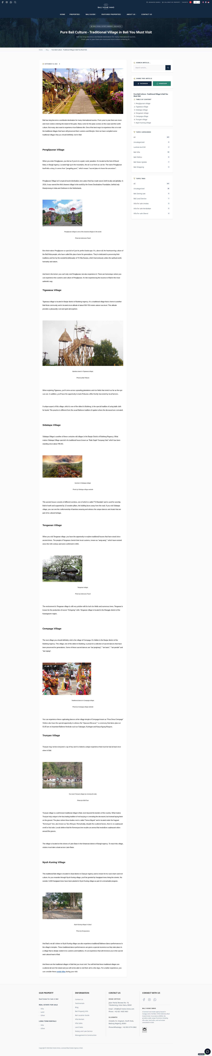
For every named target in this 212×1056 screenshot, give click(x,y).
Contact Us (146, 14)
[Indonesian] (208, 2)
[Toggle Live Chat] (207, 1051)
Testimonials (79, 1003)
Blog (47, 50)
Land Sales (79, 1027)
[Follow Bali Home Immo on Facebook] (144, 999)
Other (43, 1015)
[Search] (15, 2)
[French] (206, 2)
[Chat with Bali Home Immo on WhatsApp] (155, 999)
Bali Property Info (81, 1011)
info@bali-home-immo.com (124, 1009)
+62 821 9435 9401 (121, 1011)
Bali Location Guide (82, 1015)
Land (42, 1012)
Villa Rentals (79, 1019)
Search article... (143, 63)
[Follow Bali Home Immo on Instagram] (149, 999)
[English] (203, 2)
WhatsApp (163, 83)
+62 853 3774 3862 (129, 1027)
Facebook (144, 83)
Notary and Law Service (83, 1031)
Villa (42, 1009)
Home (62, 14)
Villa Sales (78, 1023)
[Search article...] (168, 67)
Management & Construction (86, 1035)
